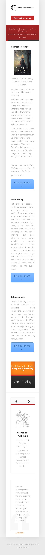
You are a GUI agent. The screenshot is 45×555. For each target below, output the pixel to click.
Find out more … (22, 184)
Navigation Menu (22, 18)
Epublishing (17, 199)
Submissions (18, 297)
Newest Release (20, 46)
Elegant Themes (23, 544)
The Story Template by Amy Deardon (22, 30)
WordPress (24, 547)
